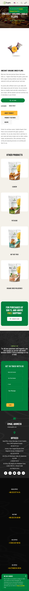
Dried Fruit (12, 106)
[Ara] (21, 3)
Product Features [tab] (10, 118)
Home (6, 20)
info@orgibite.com (12, 427)
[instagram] (23, 473)
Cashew (14, 187)
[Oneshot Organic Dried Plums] (14, 49)
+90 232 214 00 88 (14, 453)
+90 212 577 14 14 (15, 446)
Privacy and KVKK (20, 585)
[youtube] (14, 473)
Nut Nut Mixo (14, 254)
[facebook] (5, 473)
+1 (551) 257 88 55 (14, 461)
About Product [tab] (9, 113)
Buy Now (16, 182)
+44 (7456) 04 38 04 (14, 468)
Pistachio (14, 221)
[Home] (7, 3)
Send (10, 405)
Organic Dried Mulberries (14, 288)
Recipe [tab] (6, 122)
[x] (10, 473)
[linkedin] (19, 473)
